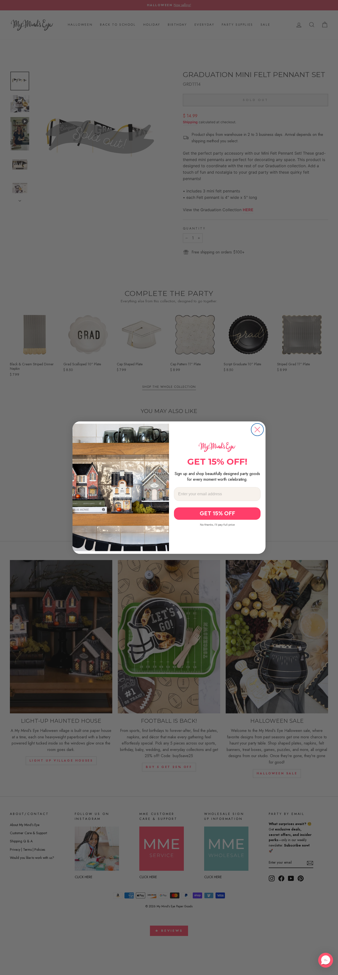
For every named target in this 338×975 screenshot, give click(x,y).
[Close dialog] (257, 429)
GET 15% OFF (217, 513)
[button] (325, 960)
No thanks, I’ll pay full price (217, 524)
